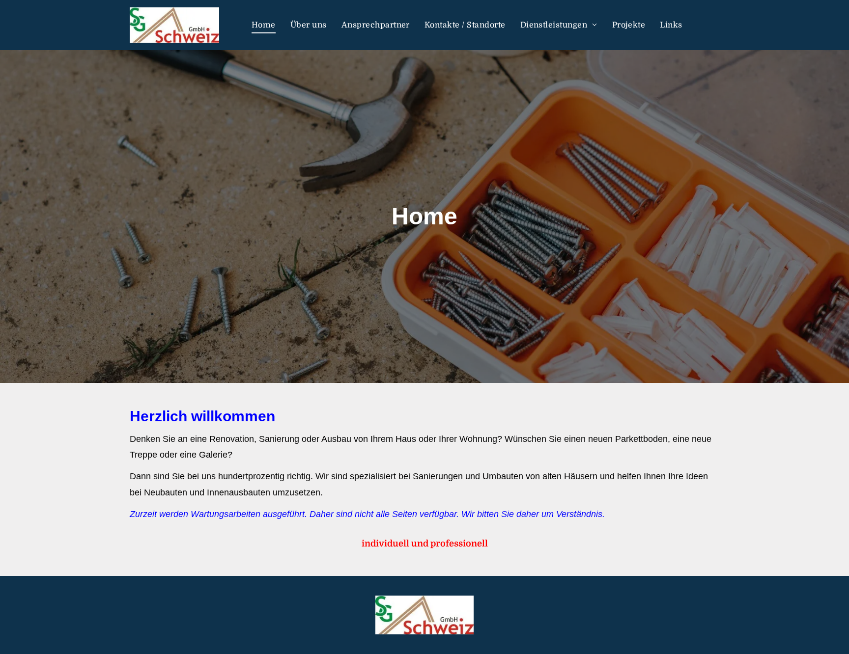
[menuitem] (263, 25)
